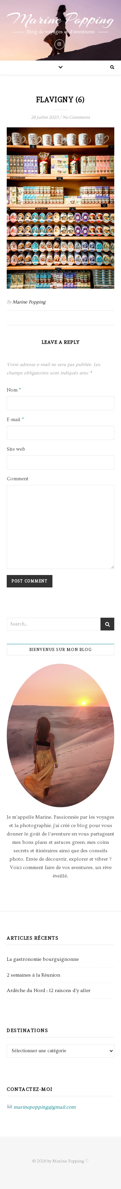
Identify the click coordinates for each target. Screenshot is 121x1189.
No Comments (76, 117)
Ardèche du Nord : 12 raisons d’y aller (48, 990)
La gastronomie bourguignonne (43, 959)
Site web (16, 449)
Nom (14, 390)
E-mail (15, 419)
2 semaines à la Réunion (33, 975)
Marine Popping (60, 19)
